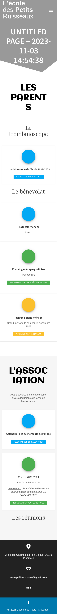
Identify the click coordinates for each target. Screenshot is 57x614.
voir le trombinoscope (28, 177)
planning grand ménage (28, 334)
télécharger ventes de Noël (28, 503)
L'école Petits (18, 9)
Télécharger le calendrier (28, 442)
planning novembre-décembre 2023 (28, 282)
